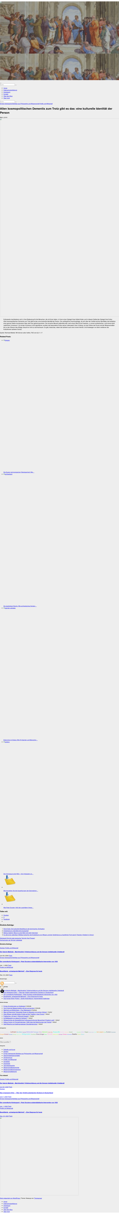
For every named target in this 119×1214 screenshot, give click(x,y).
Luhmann (13, 1032)
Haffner (82, 1032)
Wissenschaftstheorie (10, 1072)
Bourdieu (62, 1032)
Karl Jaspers (100, 1032)
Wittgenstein (26, 1034)
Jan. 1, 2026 (4, 1106)
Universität (79, 1032)
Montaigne (60, 1034)
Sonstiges (6, 1062)
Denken (2, 948)
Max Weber (19, 1032)
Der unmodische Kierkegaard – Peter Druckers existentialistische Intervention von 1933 (29, 961)
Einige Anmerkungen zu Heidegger (14, 1006)
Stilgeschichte (19, 1034)
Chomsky (14, 1034)
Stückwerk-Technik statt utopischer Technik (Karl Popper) (17, 938)
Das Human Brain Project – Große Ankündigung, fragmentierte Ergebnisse (26, 998)
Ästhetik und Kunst (9, 1050)
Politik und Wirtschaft (46, 104)
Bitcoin (82, 1034)
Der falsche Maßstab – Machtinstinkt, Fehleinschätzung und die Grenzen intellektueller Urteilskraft (32, 952)
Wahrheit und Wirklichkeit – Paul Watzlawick (17, 1010)
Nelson (46, 1034)
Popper (86, 1032)
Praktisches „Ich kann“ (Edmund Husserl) (16, 1016)
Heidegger (36, 1032)
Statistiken (67, 1032)
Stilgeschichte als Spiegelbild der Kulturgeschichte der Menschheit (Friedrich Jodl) (28, 1020)
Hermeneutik (69, 1034)
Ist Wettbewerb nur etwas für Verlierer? (15, 1018)
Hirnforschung (7, 1058)
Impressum (6, 92)
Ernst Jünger (40, 1034)
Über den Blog (7, 96)
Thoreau (65, 1034)
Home (5, 88)
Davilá (95, 1032)
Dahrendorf (29, 1032)
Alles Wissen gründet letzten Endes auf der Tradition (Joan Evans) (23, 1014)
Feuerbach (33, 1034)
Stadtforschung (55, 1034)
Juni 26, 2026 (4, 1087)
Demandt (10, 1034)
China (40, 1032)
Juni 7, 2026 (4, 1097)
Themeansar (38, 1198)
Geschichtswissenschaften (11, 1056)
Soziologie (6, 1064)
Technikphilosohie (9, 1066)
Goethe (74, 1034)
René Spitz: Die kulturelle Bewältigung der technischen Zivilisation (24, 929)
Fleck (10, 956)
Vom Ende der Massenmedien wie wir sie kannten (18, 1008)
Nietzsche (45, 1032)
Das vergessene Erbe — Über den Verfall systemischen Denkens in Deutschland (28, 992)
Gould (105, 1032)
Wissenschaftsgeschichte (11, 1068)
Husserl (71, 1032)
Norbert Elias (50, 1032)
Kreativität (24, 1032)
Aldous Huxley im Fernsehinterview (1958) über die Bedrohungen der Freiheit (27, 1022)
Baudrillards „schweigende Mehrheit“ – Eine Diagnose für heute (21, 971)
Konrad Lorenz (91, 1032)
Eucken (108, 1032)
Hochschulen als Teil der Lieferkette (11, 940)
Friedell (79, 1034)
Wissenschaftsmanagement (12, 1070)
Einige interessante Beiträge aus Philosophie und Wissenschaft (20, 104)
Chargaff (2, 1034)
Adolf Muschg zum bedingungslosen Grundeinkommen (20, 1024)
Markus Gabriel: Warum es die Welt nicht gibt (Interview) (20, 933)
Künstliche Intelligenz (5, 1032)
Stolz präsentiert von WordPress (10, 1198)
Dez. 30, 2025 (4, 1116)
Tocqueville (56, 1032)
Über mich (6, 98)
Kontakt (5, 94)
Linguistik (74, 1032)
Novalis (50, 1034)
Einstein (6, 1034)
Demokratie (113, 1032)
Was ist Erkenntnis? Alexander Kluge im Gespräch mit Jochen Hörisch (25, 1012)
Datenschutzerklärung (10, 90)
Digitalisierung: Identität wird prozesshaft (15, 931)
